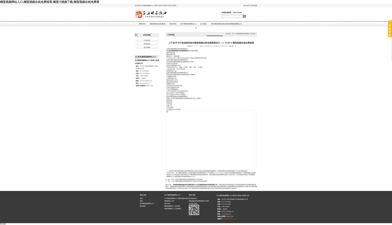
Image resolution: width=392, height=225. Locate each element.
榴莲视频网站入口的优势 (172, 206)
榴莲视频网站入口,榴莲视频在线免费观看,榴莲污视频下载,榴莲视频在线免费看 (49, 1)
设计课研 (147, 47)
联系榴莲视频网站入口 (234, 24)
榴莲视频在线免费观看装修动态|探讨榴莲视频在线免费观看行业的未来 (214, 188)
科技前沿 (147, 44)
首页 (141, 198)
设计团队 (203, 24)
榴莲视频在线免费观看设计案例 (199, 201)
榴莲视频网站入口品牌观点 (173, 208)
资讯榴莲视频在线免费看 (218, 24)
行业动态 (147, 40)
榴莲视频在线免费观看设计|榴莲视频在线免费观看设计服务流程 (231, 186)
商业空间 (173, 24)
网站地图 (143, 206)
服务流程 (167, 203)
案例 (141, 201)
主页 (233, 33)
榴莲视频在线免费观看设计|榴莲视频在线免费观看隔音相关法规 (190, 186)
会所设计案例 (193, 203)
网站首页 (142, 24)
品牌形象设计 (193, 198)
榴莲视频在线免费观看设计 (157, 24)
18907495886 (237, 12)
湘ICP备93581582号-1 (229, 219)
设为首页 (247, 5)
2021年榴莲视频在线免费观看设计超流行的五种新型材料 (189, 181)
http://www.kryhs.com (219, 173)
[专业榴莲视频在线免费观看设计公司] (151, 18)
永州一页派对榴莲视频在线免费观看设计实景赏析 (187, 179)
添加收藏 (254, 5)
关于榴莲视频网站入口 (188, 24)
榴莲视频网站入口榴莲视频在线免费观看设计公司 (223, 171)
